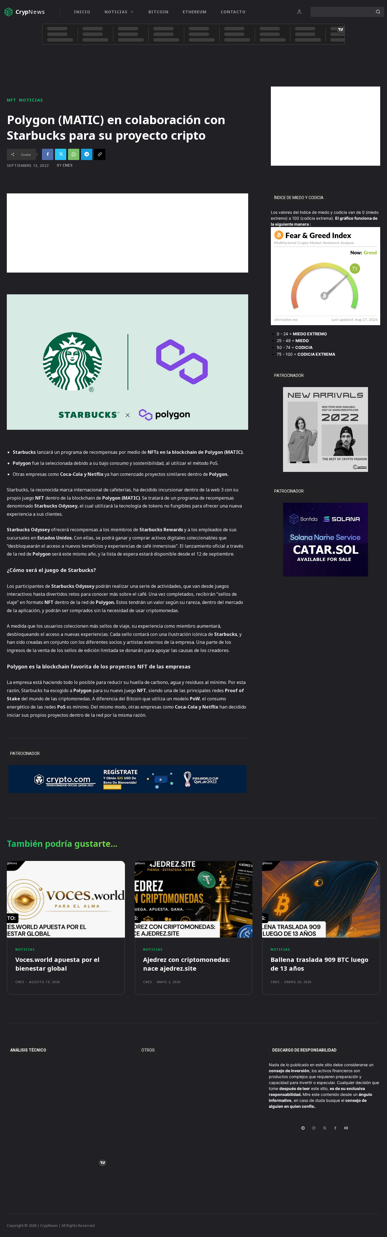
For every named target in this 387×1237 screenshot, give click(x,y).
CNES (68, 165)
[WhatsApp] (73, 154)
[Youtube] (346, 1128)
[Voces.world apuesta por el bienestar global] (66, 899)
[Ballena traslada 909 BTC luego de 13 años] (321, 899)
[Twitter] (60, 154)
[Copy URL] (99, 154)
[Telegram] (86, 154)
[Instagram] (314, 1128)
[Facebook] (47, 154)
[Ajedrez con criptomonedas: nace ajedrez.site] (194, 899)
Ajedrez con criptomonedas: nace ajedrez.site (186, 963)
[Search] (378, 12)
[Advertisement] (325, 126)
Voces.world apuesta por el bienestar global (57, 963)
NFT (11, 100)
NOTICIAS (31, 100)
